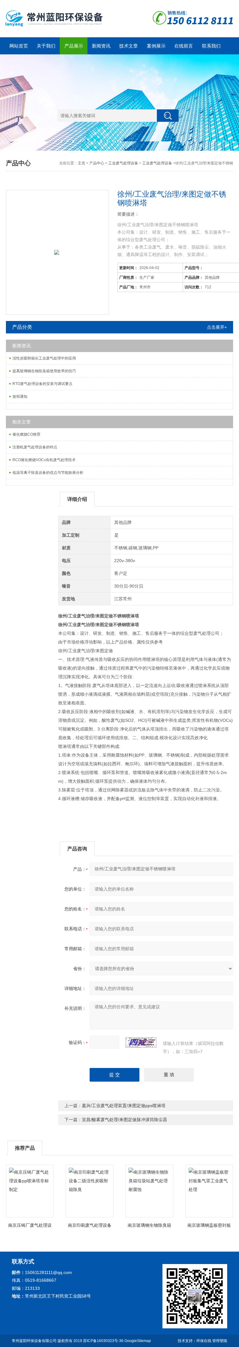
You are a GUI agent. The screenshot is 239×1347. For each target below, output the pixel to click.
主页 (81, 163)
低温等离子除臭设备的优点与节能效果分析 (47, 472)
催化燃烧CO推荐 (26, 434)
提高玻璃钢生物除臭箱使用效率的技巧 (44, 371)
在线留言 (183, 45)
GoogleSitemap (137, 1341)
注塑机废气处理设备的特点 (34, 447)
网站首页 (18, 45)
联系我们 (211, 45)
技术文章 (128, 45)
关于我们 (46, 45)
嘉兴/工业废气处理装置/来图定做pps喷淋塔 (124, 1105)
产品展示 (73, 45)
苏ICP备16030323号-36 (103, 1341)
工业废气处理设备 (123, 163)
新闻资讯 (101, 45)
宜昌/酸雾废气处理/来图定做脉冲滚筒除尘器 (124, 1119)
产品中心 (96, 163)
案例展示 (156, 45)
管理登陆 (219, 1341)
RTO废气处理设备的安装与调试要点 (42, 384)
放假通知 (19, 396)
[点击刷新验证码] (141, 1042)
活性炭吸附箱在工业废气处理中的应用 (44, 358)
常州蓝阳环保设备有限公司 (34, 1341)
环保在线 (203, 1341)
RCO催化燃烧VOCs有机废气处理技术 (44, 460)
